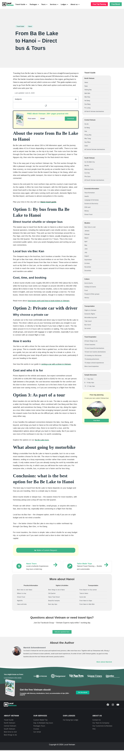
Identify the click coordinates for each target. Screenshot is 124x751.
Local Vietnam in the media (12, 678)
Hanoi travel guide (48, 202)
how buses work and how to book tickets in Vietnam (48, 301)
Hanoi (30, 26)
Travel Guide (20, 26)
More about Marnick (104, 662)
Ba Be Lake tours (42, 440)
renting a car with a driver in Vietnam (56, 364)
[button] (76, 99)
